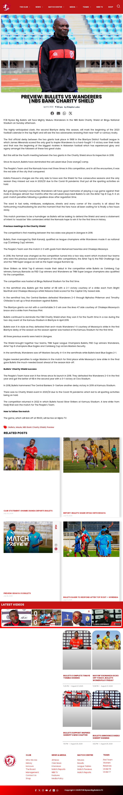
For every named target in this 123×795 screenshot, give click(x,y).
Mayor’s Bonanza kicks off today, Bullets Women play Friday (106, 678)
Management (32, 772)
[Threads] (54, 790)
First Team (108, 759)
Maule (19, 427)
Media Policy (57, 778)
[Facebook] (36, 790)
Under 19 (107, 769)
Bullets (11, 427)
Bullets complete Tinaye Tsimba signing (76, 676)
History (29, 763)
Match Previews (84, 769)
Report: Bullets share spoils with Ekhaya (84, 513)
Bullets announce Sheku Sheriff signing (106, 736)
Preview (50, 427)
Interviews (56, 766)
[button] (119, 7)
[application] (29, 7)
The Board (30, 769)
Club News (56, 763)
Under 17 (107, 772)
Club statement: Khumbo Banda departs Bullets (28, 510)
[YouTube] (47, 790)
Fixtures (80, 760)
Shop (28, 778)
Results (80, 763)
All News (55, 760)
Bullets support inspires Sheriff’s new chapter (76, 733)
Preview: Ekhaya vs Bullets (17, 593)
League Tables (84, 766)
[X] (39, 790)
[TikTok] (50, 790)
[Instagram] (43, 790)
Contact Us (31, 775)
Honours (30, 766)
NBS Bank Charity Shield (34, 427)
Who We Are (31, 760)
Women (107, 762)
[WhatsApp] (57, 790)
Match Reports (58, 769)
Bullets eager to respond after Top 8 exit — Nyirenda (90, 597)
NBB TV (55, 772)
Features (56, 775)
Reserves (107, 765)
